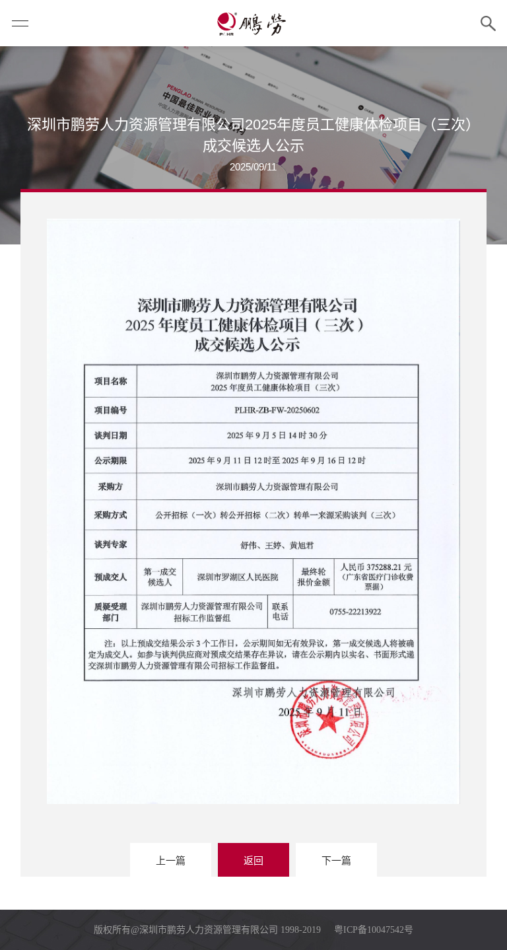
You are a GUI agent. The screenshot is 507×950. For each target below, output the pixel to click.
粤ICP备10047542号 (373, 930)
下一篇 (336, 860)
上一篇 (171, 860)
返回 (253, 860)
